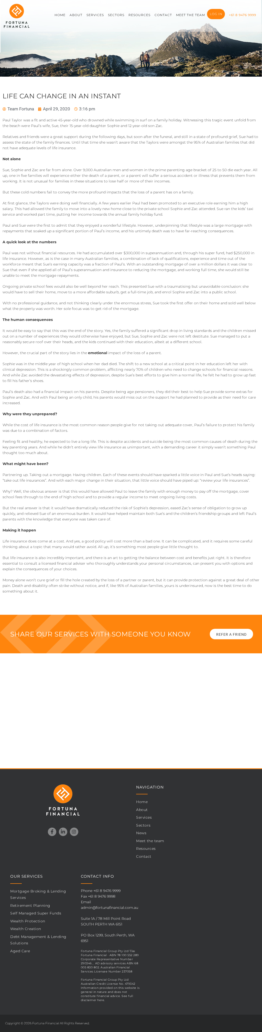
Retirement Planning (30, 905)
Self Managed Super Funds (35, 913)
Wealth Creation (25, 928)
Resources (139, 15)
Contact (163, 15)
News (141, 833)
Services (95, 15)
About (76, 15)
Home (142, 801)
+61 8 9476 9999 (242, 15)
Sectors (116, 15)
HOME (60, 15)
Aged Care (20, 951)
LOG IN (216, 14)
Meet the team (190, 15)
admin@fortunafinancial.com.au (109, 907)
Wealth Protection (27, 921)
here (100, 1000)
